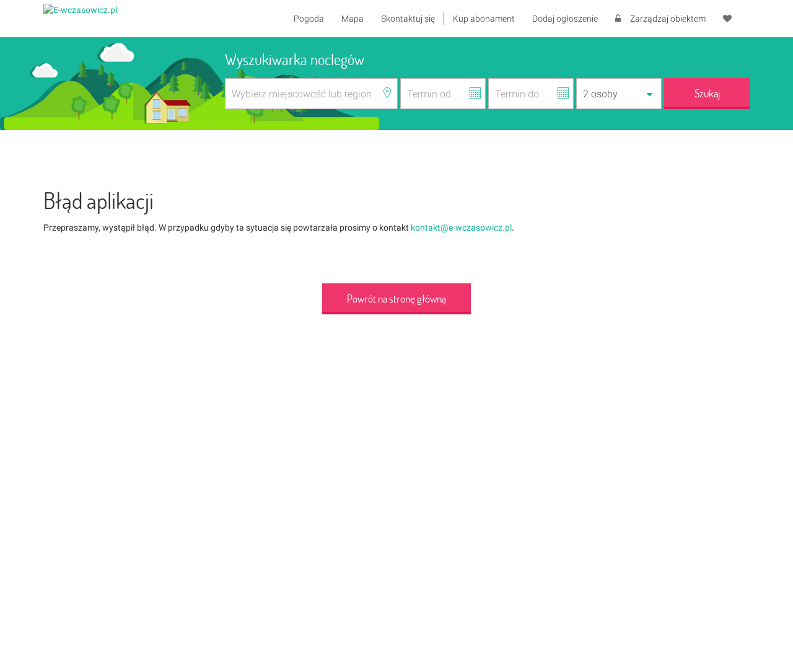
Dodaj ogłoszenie (565, 19)
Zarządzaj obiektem (668, 19)
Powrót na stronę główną (396, 298)
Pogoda (309, 19)
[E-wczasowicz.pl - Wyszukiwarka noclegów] (80, 9)
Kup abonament (484, 19)
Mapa (352, 19)
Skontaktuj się (408, 19)
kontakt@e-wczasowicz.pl (461, 228)
